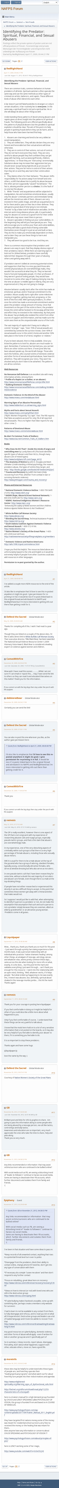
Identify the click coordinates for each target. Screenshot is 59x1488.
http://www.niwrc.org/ (20, 503)
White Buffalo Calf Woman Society (40, 636)
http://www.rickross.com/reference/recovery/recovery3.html (29, 1284)
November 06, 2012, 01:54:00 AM (15, 1112)
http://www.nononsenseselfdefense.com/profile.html (27, 382)
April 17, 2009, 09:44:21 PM (13, 73)
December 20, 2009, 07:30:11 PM (15, 729)
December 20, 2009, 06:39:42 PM (15, 663)
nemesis (11, 820)
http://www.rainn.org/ (33, 498)
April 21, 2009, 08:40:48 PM (13, 578)
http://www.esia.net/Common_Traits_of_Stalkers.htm (26, 439)
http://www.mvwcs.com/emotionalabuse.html (23, 431)
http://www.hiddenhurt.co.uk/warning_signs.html (25, 405)
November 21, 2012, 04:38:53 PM (15, 1159)
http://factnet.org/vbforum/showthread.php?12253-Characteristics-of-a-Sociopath (26, 1390)
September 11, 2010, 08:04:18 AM (15, 999)
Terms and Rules (28, 1482)
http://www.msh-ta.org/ (14, 521)
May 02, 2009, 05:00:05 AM (13, 621)
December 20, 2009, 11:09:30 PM (15, 791)
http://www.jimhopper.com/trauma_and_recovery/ (25, 480)
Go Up (4, 1467)
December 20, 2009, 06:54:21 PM (15, 702)
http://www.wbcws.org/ (14, 516)
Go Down (6, 61)
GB (8, 1107)
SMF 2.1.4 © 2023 (23, 1485)
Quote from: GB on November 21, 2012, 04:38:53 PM (27, 1210)
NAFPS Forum (12, 8)
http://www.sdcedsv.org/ (14, 529)
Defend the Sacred (16, 616)
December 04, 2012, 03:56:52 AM (15, 1363)
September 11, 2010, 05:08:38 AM (15, 941)
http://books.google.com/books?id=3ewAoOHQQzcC (32, 469)
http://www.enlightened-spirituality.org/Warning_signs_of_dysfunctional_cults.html (28, 1383)
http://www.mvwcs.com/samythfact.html (21, 413)
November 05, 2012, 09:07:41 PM (15, 1072)
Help (18, 1482)
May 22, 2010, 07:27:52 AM (13, 824)
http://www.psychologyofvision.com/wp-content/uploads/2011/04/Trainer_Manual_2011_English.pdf (29, 1412)
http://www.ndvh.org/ (20, 493)
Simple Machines (36, 1485)
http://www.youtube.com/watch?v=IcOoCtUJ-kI (24, 1451)
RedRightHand (14, 68)
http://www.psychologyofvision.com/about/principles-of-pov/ (28, 1439)
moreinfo (11, 1359)
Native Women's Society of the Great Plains (33, 1077)
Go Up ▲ (39, 1482)
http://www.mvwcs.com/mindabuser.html (21, 397)
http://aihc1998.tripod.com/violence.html (21, 544)
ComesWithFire (14, 658)
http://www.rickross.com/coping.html (20, 1296)
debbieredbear (14, 698)
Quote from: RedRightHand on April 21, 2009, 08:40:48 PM (29, 746)
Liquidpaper (13, 937)
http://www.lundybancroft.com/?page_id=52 (23, 459)
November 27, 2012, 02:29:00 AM (15, 1204)
